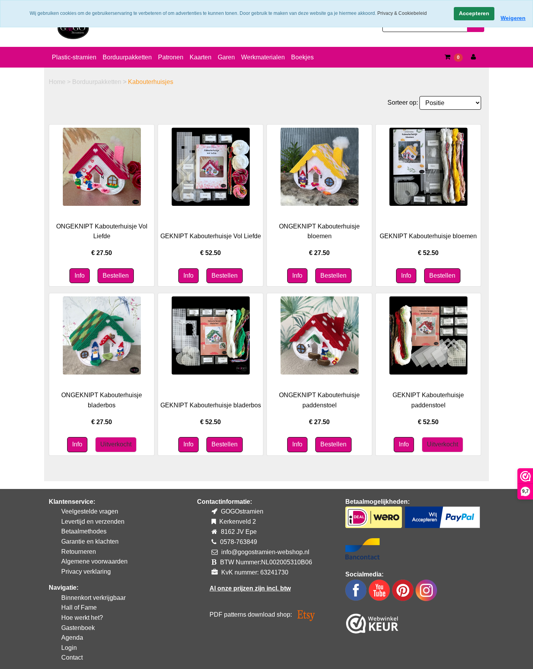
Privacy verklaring (86, 571)
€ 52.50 (210, 253)
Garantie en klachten (90, 541)
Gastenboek (78, 627)
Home (58, 81)
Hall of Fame (79, 607)
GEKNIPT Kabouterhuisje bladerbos (210, 405)
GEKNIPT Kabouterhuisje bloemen (428, 236)
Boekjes (302, 57)
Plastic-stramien (74, 57)
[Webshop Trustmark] (372, 622)
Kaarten (200, 57)
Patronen (170, 57)
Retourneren (78, 551)
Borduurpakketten (127, 57)
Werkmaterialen (263, 57)
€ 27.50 (101, 253)
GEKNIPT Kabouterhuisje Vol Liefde (210, 236)
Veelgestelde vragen (89, 511)
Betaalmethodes (84, 531)
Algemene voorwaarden (94, 561)
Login (69, 647)
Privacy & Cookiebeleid (402, 13)
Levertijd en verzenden (92, 521)
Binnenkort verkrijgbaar (93, 597)
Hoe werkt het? (82, 617)
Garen (226, 57)
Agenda (72, 637)
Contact (72, 657)
